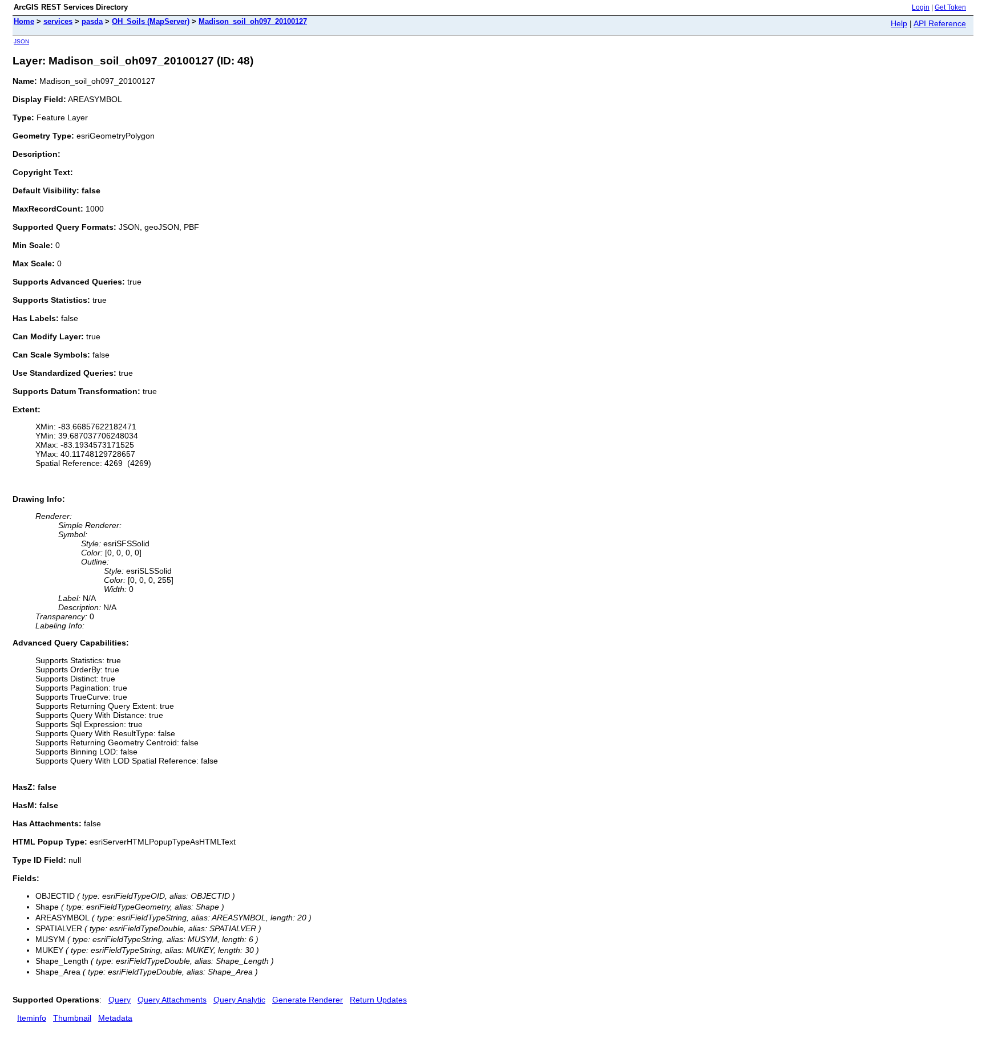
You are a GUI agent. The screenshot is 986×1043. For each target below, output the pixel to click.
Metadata (115, 1017)
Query (119, 999)
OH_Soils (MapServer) (150, 21)
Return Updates (378, 999)
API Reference (940, 23)
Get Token (950, 7)
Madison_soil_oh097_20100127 (253, 21)
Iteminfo (31, 1017)
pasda (92, 21)
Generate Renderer (307, 999)
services (57, 21)
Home (24, 21)
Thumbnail (72, 1017)
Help (899, 23)
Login (921, 7)
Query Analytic (239, 999)
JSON (21, 41)
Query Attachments (172, 999)
